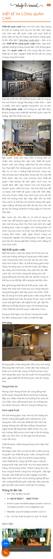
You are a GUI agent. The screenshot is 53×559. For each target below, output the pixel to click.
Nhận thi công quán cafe (14, 548)
